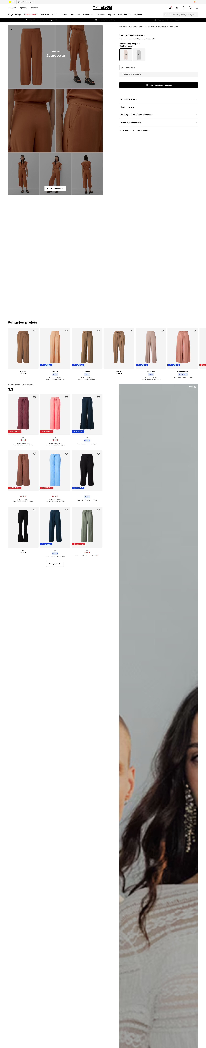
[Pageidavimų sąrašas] (190, 7)
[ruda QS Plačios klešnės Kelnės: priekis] (31, 56)
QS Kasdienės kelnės (170, 26)
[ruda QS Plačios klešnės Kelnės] (31, 120)
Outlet (13, 2)
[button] (158, 67)
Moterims (12, 8)
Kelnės (141, 26)
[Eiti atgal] (11, 28)
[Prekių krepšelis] (197, 7)
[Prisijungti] (176, 7)
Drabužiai (133, 26)
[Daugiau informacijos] (23, 377)
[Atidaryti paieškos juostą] (164, 14)
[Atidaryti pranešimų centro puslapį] (183, 8)
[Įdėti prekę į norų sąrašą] (34, 330)
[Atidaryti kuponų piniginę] (170, 7)
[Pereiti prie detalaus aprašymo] (125, 54)
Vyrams (23, 8)
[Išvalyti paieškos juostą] (196, 14)
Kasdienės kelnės (153, 26)
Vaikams (34, 8)
